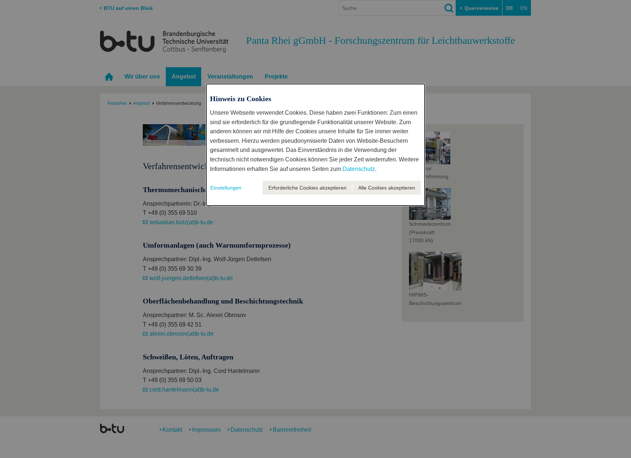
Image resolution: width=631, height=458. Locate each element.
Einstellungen (225, 188)
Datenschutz (359, 169)
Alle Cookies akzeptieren (386, 188)
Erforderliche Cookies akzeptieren (307, 188)
